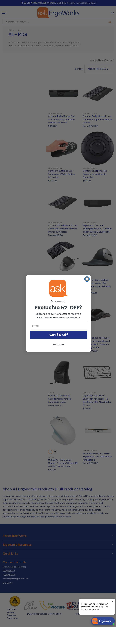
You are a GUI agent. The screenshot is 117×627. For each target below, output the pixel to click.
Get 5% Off (57, 334)
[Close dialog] (85, 279)
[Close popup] (110, 601)
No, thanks (57, 344)
